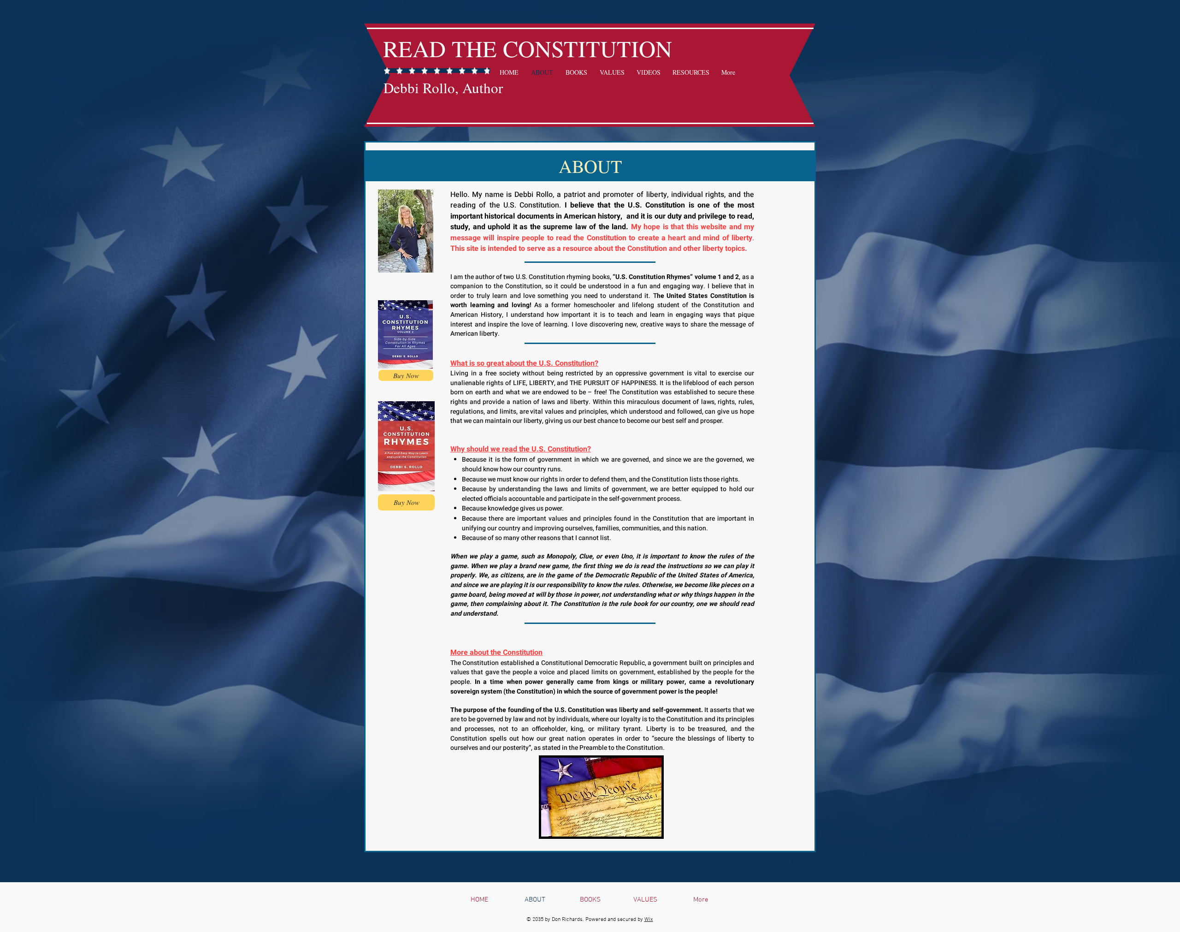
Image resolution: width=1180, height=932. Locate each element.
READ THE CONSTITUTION (527, 48)
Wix (648, 919)
